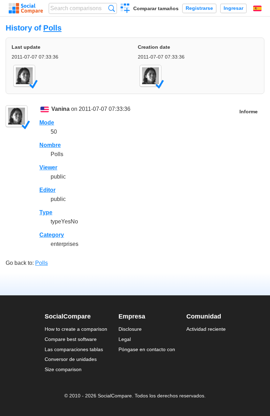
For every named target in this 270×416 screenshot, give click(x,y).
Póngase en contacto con (146, 349)
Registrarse (199, 8)
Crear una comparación (125, 9)
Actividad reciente (206, 329)
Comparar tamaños (156, 8)
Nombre (50, 145)
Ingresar (233, 8)
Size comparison (63, 369)
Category (51, 235)
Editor (47, 190)
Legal (124, 339)
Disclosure (130, 329)
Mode (46, 123)
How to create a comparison (76, 329)
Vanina (60, 109)
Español (257, 8)
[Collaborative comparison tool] (26, 8)
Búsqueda (111, 8)
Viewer (48, 167)
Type (45, 212)
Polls (52, 28)
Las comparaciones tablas (74, 349)
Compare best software (71, 339)
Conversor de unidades (71, 359)
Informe (248, 111)
